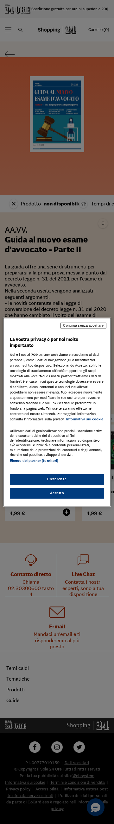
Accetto (57, 493)
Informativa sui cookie (84, 419)
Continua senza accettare (83, 325)
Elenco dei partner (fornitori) (34, 460)
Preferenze (57, 479)
